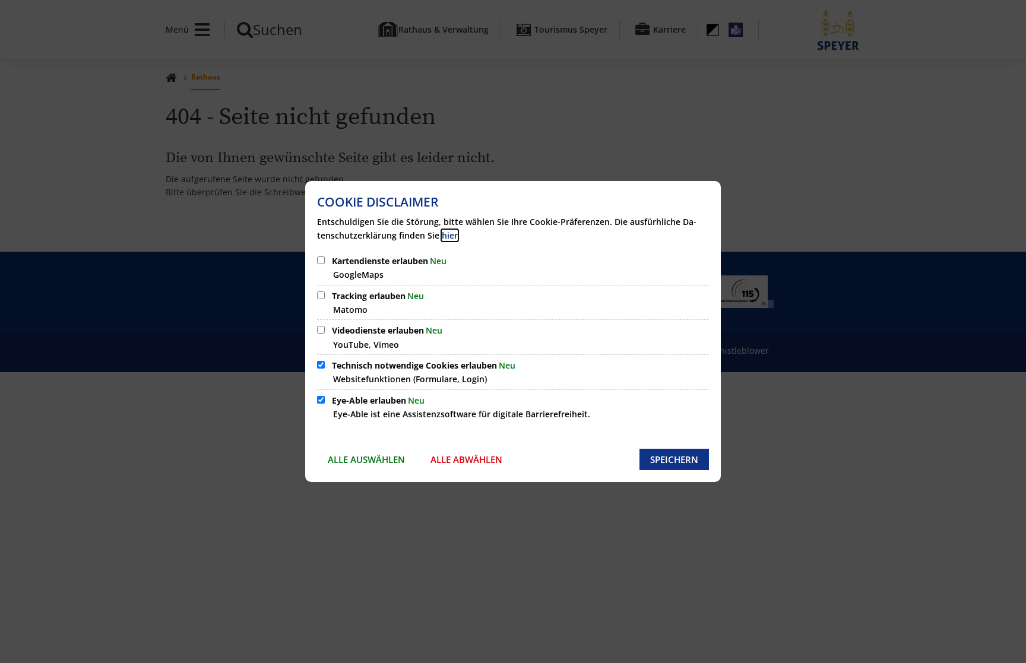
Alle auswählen (366, 459)
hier (450, 235)
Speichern (674, 459)
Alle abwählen (466, 459)
